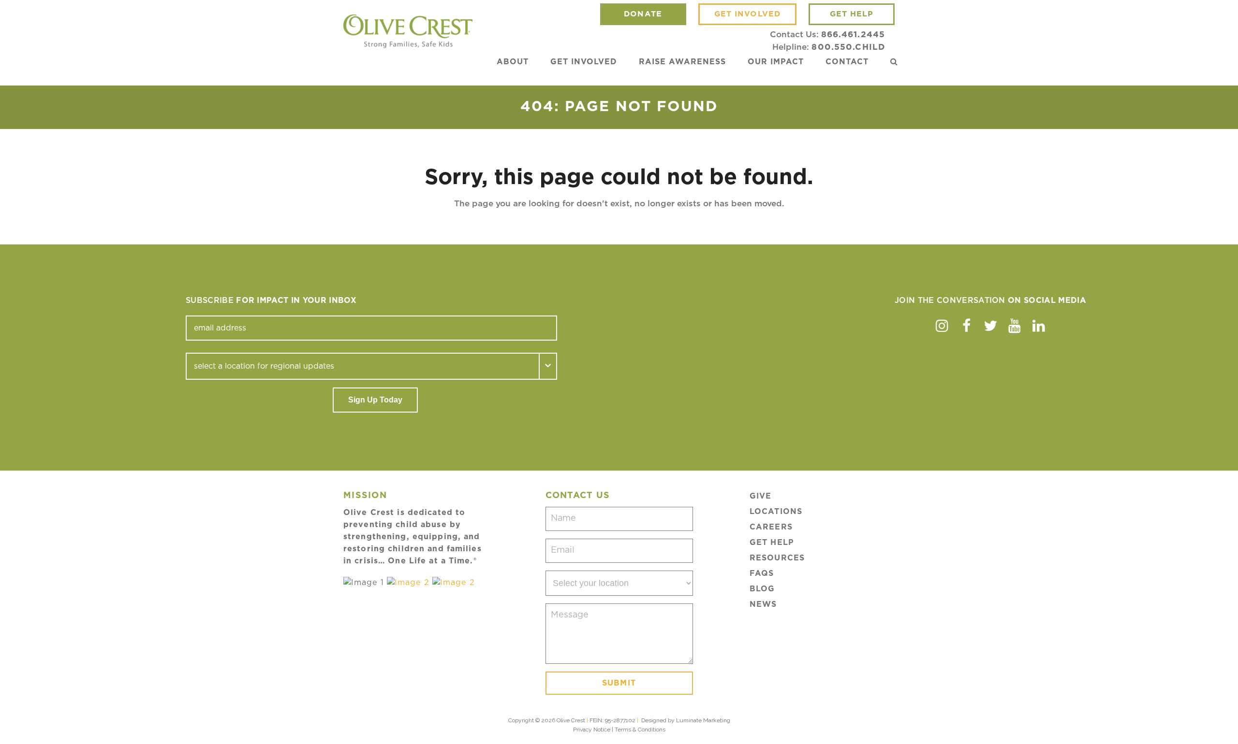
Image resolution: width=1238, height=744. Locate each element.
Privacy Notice (591, 729)
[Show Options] (548, 366)
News (763, 604)
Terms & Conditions (640, 729)
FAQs (762, 573)
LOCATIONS (776, 511)
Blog (762, 589)
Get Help (772, 542)
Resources (777, 558)
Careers (771, 527)
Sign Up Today (375, 400)
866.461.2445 (853, 34)
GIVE (760, 496)
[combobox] (363, 366)
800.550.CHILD (848, 47)
